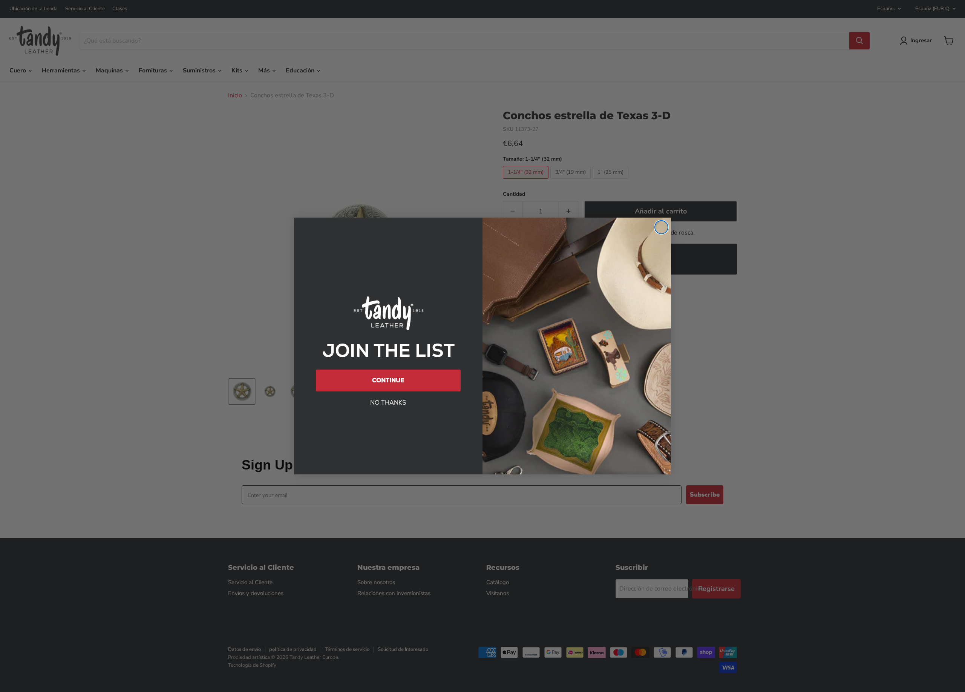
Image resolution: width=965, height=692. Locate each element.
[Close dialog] (661, 227)
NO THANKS (388, 403)
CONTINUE (388, 380)
